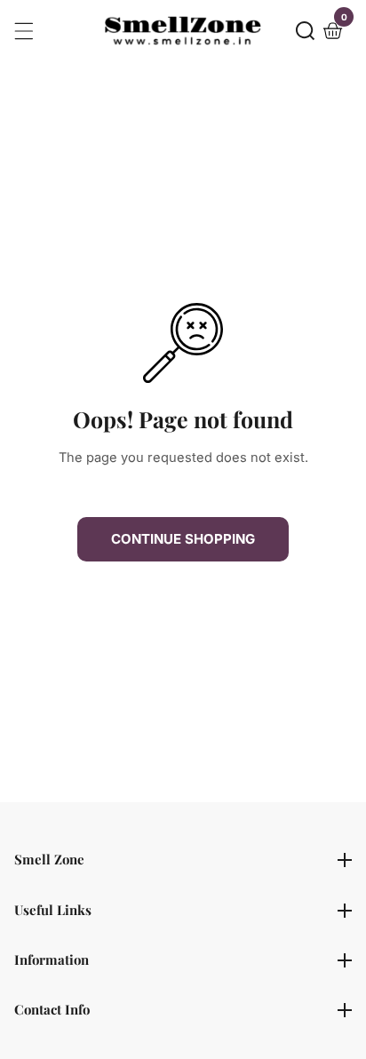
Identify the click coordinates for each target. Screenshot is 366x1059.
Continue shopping (183, 538)
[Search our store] (305, 30)
